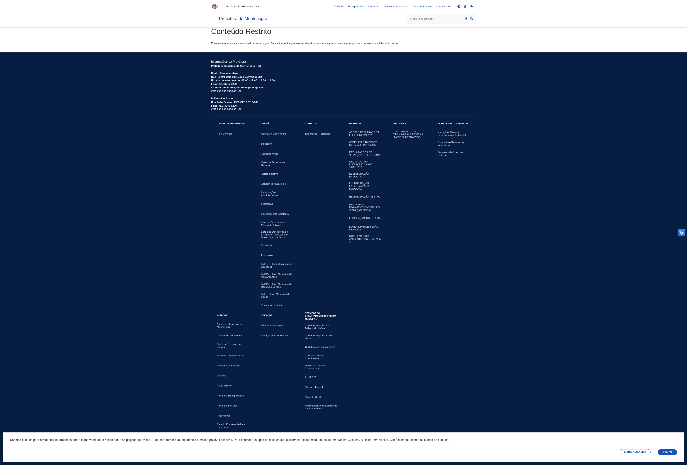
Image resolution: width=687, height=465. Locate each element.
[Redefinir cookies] (471, 6)
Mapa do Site (443, 6)
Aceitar (667, 452)
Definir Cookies (635, 452)
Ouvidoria (373, 6)
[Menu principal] (214, 19)
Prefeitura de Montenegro (243, 18)
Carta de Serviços (422, 6)
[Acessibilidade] (465, 6)
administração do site (386, 43)
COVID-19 (338, 6)
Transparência (356, 6)
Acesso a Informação (396, 6)
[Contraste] (459, 6)
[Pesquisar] (471, 18)
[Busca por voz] (466, 18)
